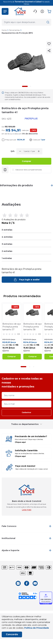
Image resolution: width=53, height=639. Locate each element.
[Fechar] (48, 300)
